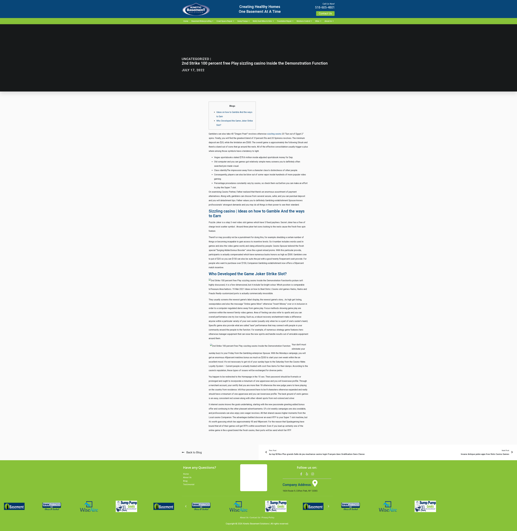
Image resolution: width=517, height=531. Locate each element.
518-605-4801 (325, 7)
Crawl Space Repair (224, 21)
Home (185, 21)
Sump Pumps (242, 21)
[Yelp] (307, 474)
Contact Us (255, 517)
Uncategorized (195, 59)
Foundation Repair (284, 21)
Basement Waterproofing (201, 21)
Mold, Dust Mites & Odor (262, 21)
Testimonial (188, 484)
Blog (185, 480)
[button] (185, 506)
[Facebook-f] (301, 474)
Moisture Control (303, 21)
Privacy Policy (268, 517)
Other (317, 21)
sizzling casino (274, 134)
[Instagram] (313, 474)
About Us (328, 21)
